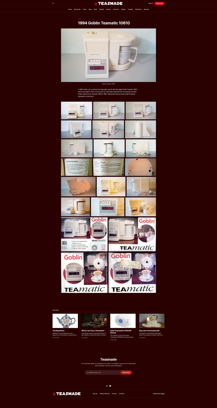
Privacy (114, 393)
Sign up (95, 393)
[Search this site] (53, 3)
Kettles (123, 9)
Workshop (138, 9)
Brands (108, 9)
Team (84, 9)
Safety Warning (105, 393)
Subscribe (159, 3)
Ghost (162, 393)
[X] (107, 386)
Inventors (116, 9)
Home (70, 9)
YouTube (121, 393)
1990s (79, 19)
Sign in (151, 3)
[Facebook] (110, 386)
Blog (90, 9)
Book (95, 9)
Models (101, 9)
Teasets (130, 9)
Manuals (146, 9)
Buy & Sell (77, 9)
